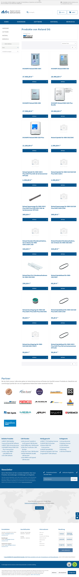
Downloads (42, 545)
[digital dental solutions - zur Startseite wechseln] (11, 12)
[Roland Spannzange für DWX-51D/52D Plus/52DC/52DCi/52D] (64, 197)
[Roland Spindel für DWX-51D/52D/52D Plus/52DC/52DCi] (64, 163)
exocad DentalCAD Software (11, 443)
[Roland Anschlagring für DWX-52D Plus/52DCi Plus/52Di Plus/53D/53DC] (35, 301)
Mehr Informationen (35, 574)
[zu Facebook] (77, 514)
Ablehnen (54, 572)
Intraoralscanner (65, 441)
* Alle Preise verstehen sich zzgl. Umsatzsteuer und (27, 557)
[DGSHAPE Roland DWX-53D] (64, 60)
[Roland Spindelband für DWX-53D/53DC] (64, 266)
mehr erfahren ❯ (66, 550)
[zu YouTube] (77, 517)
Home (6, 22)
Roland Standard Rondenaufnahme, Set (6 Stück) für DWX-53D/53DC (63, 242)
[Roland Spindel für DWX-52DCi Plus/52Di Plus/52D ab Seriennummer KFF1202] (35, 163)
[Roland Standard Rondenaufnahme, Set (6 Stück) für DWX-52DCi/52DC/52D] (35, 232)
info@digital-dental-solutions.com (70, 2)
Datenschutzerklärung (27, 482)
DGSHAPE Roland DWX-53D (60, 69)
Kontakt (41, 534)
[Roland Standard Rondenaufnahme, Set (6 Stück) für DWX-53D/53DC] (64, 232)
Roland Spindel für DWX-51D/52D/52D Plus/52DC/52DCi (63, 173)
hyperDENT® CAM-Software (49, 453)
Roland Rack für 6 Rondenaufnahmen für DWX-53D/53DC (35, 276)
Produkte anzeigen (7, 51)
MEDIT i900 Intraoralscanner (11, 445)
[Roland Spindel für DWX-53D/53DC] (64, 128)
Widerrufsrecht (43, 538)
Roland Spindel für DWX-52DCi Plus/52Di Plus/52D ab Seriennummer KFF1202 (35, 174)
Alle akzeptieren (62, 572)
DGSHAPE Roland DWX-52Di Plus (33, 138)
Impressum (42, 543)
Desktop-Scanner (66, 443)
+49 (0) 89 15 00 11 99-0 (67, 3)
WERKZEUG (5, 39)
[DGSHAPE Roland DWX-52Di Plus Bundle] (64, 94)
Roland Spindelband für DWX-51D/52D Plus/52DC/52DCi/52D (63, 311)
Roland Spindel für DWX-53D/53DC (62, 138)
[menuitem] (39, 12)
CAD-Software (64, 445)
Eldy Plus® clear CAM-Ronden (30, 451)
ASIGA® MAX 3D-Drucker (48, 443)
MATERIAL (5, 35)
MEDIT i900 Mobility (8, 441)
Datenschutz (42, 539)
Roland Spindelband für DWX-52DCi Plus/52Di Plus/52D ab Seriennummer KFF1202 (63, 346)
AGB (40, 541)
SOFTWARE (5, 32)
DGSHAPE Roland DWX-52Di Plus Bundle (62, 104)
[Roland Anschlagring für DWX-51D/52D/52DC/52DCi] (35, 335)
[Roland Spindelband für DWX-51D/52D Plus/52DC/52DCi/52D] (64, 301)
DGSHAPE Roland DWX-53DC (32, 69)
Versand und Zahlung (44, 536)
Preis (3, 47)
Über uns (42, 532)
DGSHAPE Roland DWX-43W (32, 103)
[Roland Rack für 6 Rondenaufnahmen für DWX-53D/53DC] (35, 266)
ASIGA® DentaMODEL (47, 449)
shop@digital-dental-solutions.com (8, 540)
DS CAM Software (7, 455)
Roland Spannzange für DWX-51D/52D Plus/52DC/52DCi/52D (63, 207)
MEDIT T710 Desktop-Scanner (49, 441)
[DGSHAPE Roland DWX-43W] (35, 94)
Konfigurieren (72, 572)
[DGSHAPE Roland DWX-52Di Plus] (35, 128)
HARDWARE (5, 28)
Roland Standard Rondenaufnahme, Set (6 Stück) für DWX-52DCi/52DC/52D (34, 242)
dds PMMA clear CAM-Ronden (30, 445)
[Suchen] (27, 12)
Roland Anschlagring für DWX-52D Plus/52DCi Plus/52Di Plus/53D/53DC (35, 311)
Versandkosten (54, 557)
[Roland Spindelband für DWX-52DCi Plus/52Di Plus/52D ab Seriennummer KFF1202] (64, 335)
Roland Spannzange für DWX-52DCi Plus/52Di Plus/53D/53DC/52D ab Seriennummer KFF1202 (34, 208)
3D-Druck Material (66, 451)
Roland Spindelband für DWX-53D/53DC (61, 276)
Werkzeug (63, 449)
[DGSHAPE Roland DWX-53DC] (35, 60)
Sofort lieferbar (8, 44)
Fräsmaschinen (65, 447)
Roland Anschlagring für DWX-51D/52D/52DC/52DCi (32, 345)
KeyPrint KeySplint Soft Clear (49, 451)
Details (34, 81)
